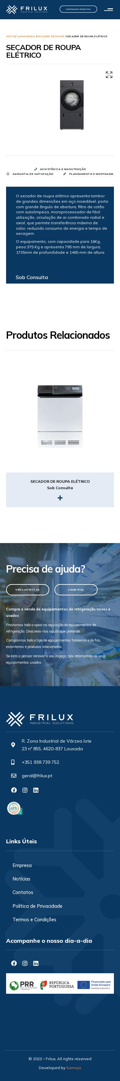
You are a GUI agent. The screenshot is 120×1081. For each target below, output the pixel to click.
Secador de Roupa (50, 36)
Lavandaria (26, 36)
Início (10, 36)
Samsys (73, 1067)
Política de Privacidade (37, 906)
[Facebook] (14, 790)
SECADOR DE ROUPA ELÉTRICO (60, 481)
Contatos (22, 892)
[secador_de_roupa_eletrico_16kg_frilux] (71, 107)
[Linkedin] (36, 790)
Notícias (21, 879)
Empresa (22, 865)
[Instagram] (25, 790)
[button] (110, 9)
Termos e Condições (34, 919)
